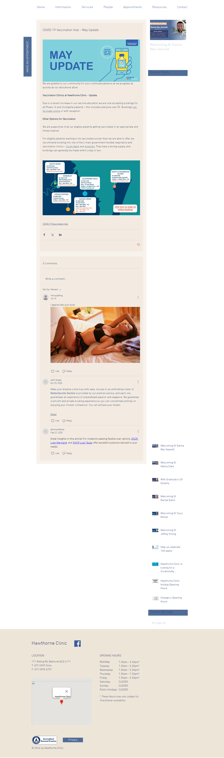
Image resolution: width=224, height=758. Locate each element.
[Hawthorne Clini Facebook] (77, 643)
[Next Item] (180, 29)
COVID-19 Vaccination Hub (55, 224)
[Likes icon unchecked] (53, 371)
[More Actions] (138, 297)
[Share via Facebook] (44, 234)
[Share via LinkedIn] (60, 234)
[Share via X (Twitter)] (52, 234)
